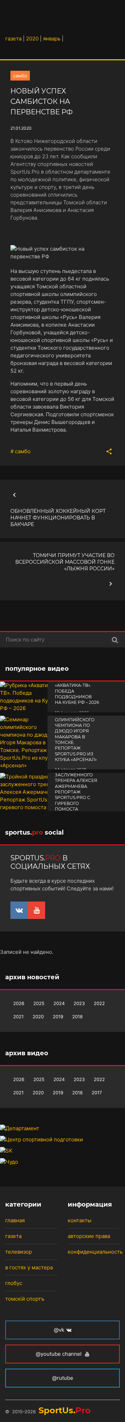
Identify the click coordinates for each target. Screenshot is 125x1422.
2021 (18, 1016)
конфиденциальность (95, 1251)
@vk (59, 1329)
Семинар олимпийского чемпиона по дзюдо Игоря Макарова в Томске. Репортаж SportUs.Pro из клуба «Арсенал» (76, 737)
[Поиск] (115, 640)
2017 (97, 1092)
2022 (99, 1003)
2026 (18, 1003)
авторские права (89, 1236)
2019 (58, 1016)
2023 (79, 1003)
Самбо (20, 75)
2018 (77, 1016)
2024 (59, 1003)
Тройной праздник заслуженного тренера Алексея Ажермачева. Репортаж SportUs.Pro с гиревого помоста (76, 786)
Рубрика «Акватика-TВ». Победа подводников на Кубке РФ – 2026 (77, 691)
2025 (38, 1003)
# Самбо (20, 451)
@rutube (62, 1378)
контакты (79, 1220)
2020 (38, 1016)
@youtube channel (59, 1354)
